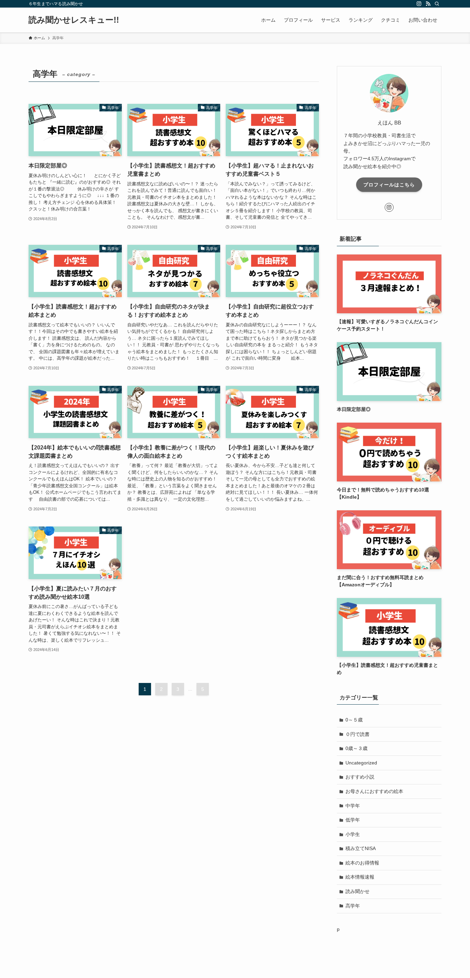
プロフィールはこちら (389, 184)
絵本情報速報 (359, 877)
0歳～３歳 (356, 748)
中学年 (352, 805)
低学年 (352, 820)
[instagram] (419, 4)
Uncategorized (361, 762)
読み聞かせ (357, 891)
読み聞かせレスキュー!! (74, 20)
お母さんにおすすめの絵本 (374, 791)
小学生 (352, 834)
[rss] (428, 4)
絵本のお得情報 (362, 863)
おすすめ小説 (359, 777)
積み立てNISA (360, 848)
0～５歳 (354, 719)
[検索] (436, 4)
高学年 (352, 906)
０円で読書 (357, 734)
